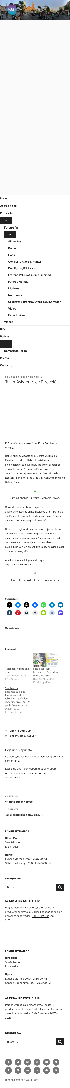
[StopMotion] (19, 700)
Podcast (5, 336)
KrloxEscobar (46, 443)
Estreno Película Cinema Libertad (29, 275)
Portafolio (6, 213)
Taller (32, 736)
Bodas (12, 248)
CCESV (14, 736)
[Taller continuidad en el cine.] (17, 660)
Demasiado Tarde (15, 350)
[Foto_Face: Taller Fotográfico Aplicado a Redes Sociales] (45, 660)
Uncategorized (20, 731)
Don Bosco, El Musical (22, 268)
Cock (11, 255)
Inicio (3, 198)
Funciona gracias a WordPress (21, 1079)
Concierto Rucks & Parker (24, 261)
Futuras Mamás (18, 281)
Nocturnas (15, 295)
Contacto (6, 365)
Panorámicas (16, 315)
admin (38, 377)
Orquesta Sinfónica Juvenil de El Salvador (34, 301)
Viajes (12, 308)
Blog (3, 329)
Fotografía (11, 227)
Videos (8, 321)
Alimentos (14, 241)
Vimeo (9, 447)
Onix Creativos (40, 916)
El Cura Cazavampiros (18, 443)
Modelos (13, 288)
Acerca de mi (8, 205)
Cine (22, 736)
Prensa (4, 358)
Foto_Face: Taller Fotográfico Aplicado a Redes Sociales (45, 672)
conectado (38, 756)
